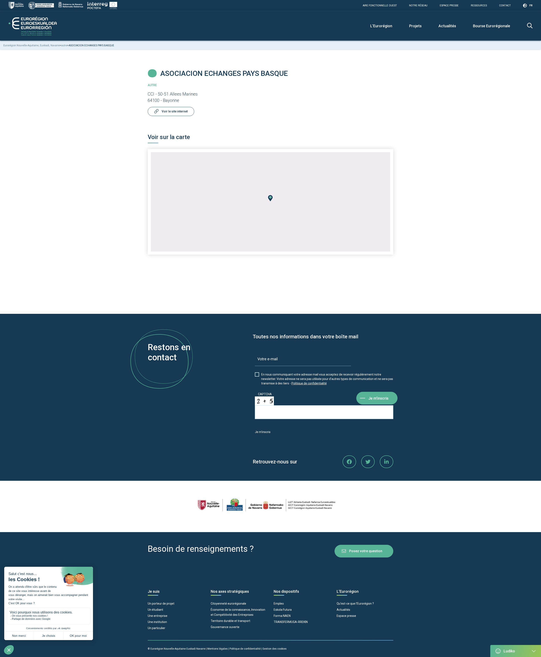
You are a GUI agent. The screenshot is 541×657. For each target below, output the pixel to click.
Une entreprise (157, 615)
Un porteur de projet (161, 603)
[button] (270, 198)
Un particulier (156, 628)
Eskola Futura (283, 609)
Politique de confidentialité (309, 383)
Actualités (447, 26)
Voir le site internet (175, 111)
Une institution (157, 622)
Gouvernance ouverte (225, 627)
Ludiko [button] (509, 651)
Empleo (279, 603)
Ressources (479, 5)
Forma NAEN (282, 615)
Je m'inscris (378, 398)
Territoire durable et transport (230, 621)
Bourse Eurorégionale (491, 26)
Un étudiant (155, 609)
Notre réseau (418, 5)
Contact (505, 5)
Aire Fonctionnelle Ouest (380, 5)
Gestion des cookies (274, 648)
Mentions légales (217, 648)
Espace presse (449, 5)
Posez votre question (365, 551)
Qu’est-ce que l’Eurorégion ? (355, 603)
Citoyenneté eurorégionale (228, 603)
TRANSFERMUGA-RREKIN (291, 622)
